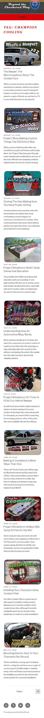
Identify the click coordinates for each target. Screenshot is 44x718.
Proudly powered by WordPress (16, 712)
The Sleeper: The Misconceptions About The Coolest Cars (18, 75)
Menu (23, 17)
